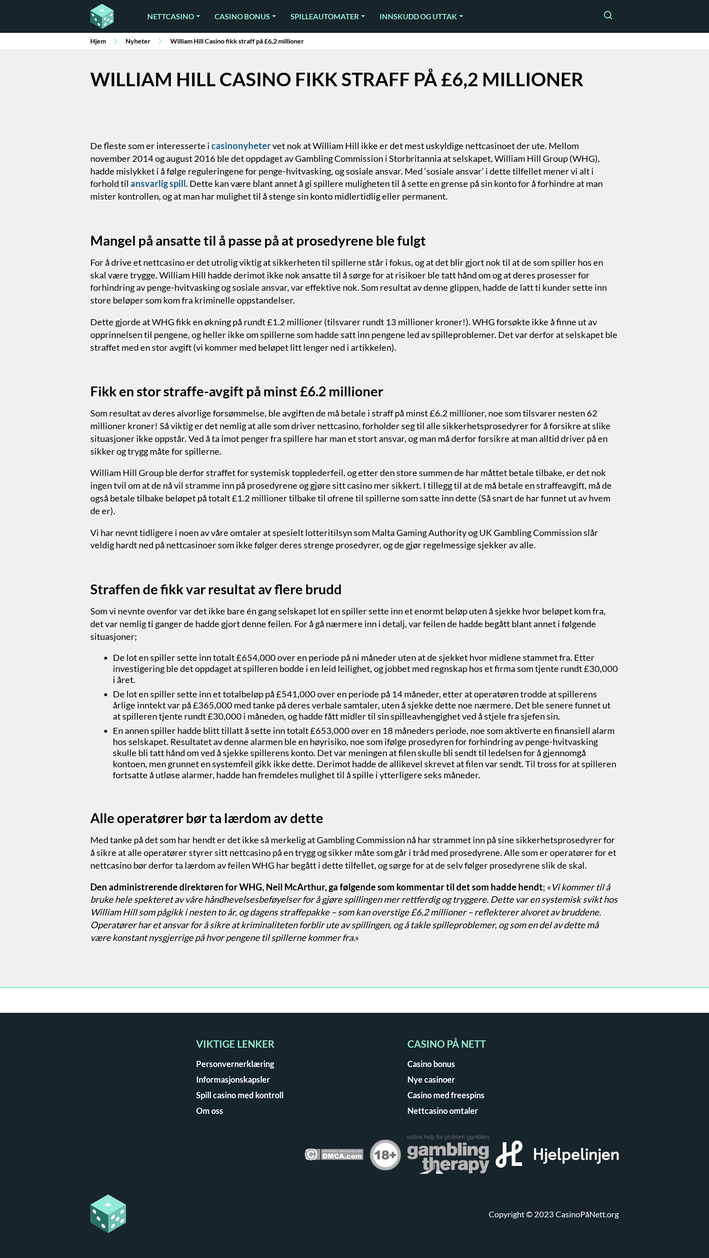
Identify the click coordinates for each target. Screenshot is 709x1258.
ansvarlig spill (158, 183)
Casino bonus (242, 16)
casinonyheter (241, 145)
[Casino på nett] (107, 16)
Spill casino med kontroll (240, 1095)
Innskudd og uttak (418, 16)
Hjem (98, 41)
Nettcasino (170, 16)
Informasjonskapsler (233, 1079)
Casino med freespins (446, 1095)
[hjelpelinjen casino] (557, 1157)
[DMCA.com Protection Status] (334, 1157)
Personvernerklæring (235, 1064)
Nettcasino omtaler (442, 1110)
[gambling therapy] (448, 1157)
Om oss (209, 1110)
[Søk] (608, 16)
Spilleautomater (324, 16)
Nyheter (138, 41)
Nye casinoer (431, 1079)
